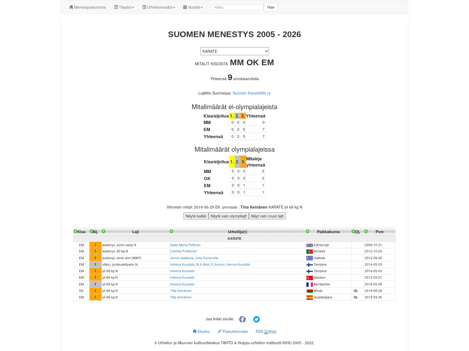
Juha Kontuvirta (206, 257)
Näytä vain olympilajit (229, 216)
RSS (260, 331)
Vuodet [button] (193, 7)
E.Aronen (218, 264)
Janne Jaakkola (182, 257)
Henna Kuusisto (238, 264)
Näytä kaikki (196, 216)
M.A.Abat (203, 264)
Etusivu (203, 331)
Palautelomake (234, 331)
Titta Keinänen (181, 290)
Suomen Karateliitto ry (252, 93)
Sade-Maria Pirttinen (185, 244)
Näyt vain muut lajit (267, 216)
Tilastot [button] (124, 7)
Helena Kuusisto (182, 264)
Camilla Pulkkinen (183, 251)
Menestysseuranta (89, 7)
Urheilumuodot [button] (159, 7)
